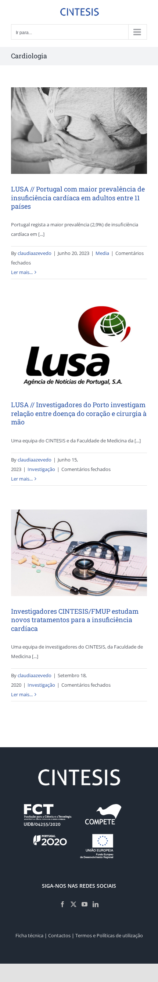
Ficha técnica (29, 935)
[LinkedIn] (95, 904)
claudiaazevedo (34, 253)
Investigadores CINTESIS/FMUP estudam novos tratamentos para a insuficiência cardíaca (75, 620)
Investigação (41, 469)
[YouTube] (84, 904)
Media (102, 253)
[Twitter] (73, 904)
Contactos (59, 935)
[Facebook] (62, 904)
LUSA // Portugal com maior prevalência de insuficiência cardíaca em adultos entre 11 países (78, 198)
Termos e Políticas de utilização (109, 935)
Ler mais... (22, 272)
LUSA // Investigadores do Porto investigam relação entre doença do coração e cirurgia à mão (79, 413)
